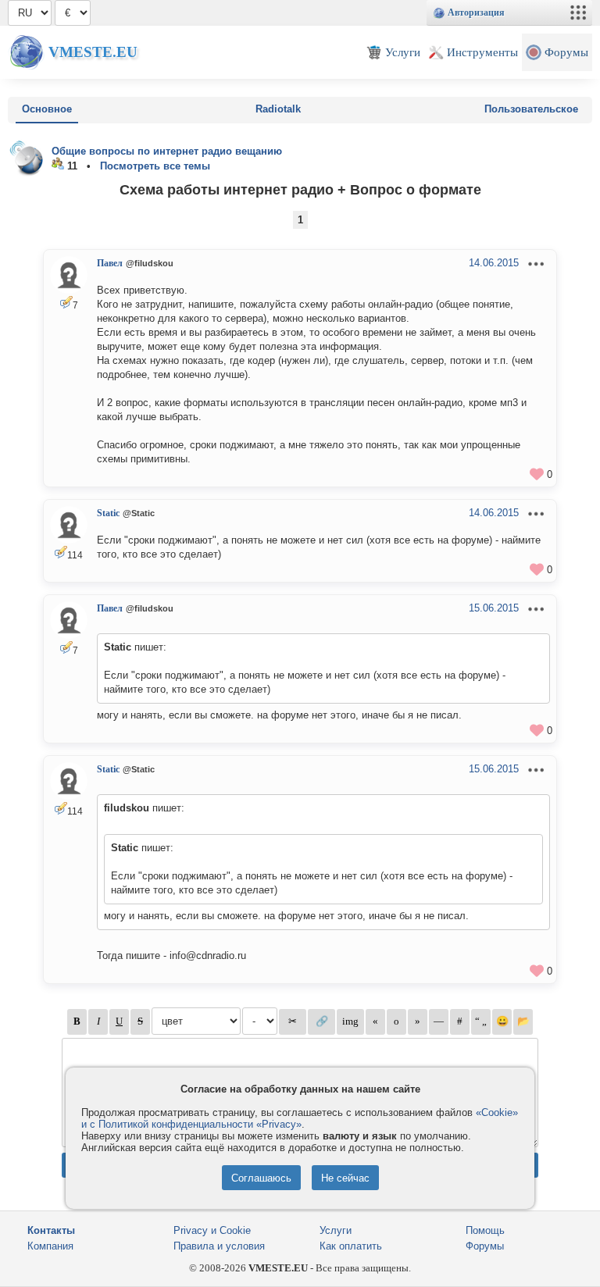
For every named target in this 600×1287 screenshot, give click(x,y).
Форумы (485, 1246)
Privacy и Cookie (212, 1230)
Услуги (336, 1230)
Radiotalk (278, 109)
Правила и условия (219, 1246)
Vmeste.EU (93, 52)
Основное (47, 109)
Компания (50, 1246)
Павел (110, 263)
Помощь (485, 1230)
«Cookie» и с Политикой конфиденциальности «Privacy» (299, 1118)
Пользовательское (531, 109)
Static (108, 513)
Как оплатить (351, 1246)
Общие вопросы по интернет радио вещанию (167, 151)
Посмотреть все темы (155, 166)
